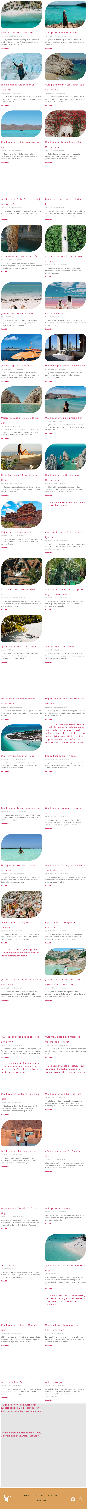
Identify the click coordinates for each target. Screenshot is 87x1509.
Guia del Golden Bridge (14, 1382)
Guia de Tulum (9, 1265)
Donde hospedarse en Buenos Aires (65, 365)
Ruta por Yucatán (55, 313)
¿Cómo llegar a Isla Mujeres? (17, 365)
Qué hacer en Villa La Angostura (63, 1094)
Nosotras (41, 1501)
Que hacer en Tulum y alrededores (20, 808)
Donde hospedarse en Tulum (61, 755)
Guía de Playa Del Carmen (60, 646)
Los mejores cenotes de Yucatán (19, 256)
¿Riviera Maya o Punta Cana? (17, 313)
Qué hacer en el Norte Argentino (19, 1151)
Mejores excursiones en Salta (17, 532)
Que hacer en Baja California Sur (63, 417)
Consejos (53, 1495)
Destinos (39, 1495)
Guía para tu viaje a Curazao (61, 32)
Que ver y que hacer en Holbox (18, 755)
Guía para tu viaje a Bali (58, 1208)
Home (27, 1495)
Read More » (5, 48)
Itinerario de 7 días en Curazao (18, 32)
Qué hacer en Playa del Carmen (19, 646)
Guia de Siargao (54, 1382)
